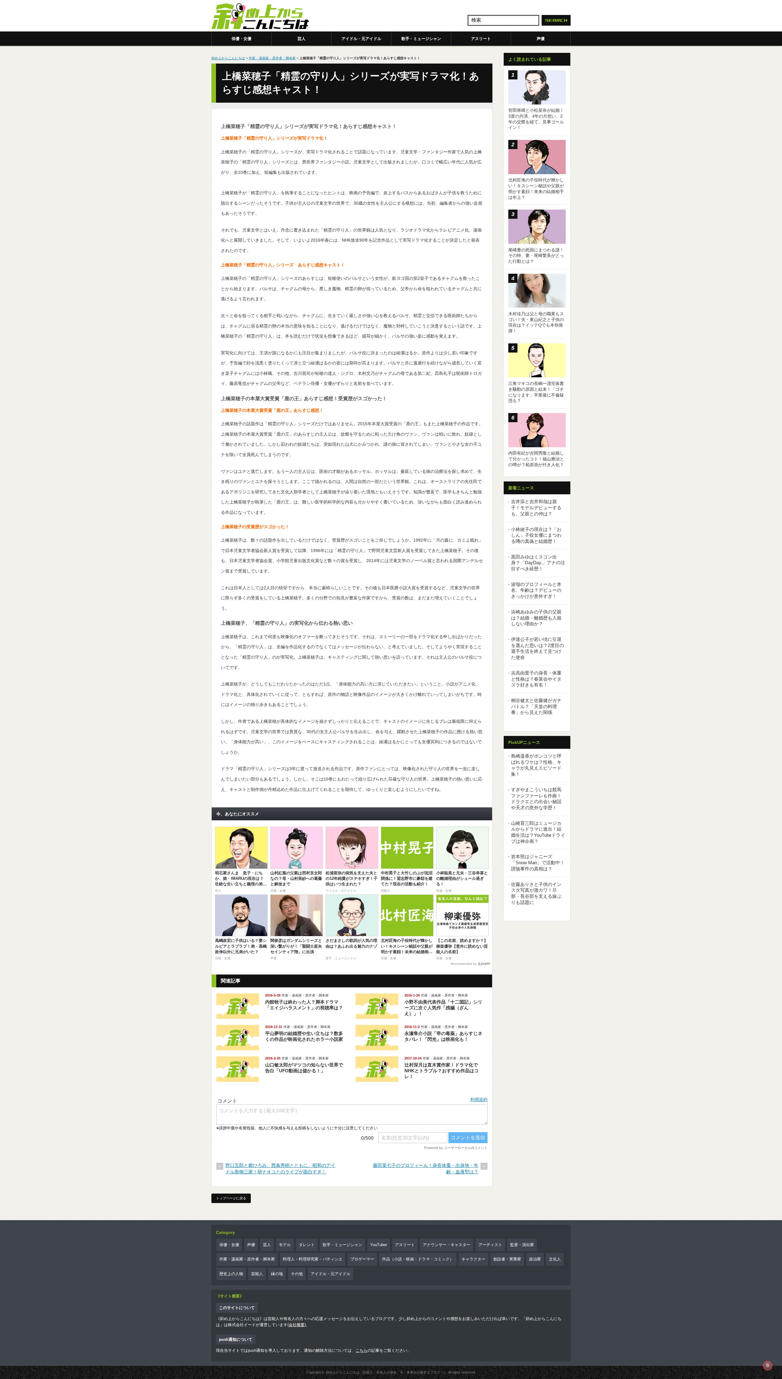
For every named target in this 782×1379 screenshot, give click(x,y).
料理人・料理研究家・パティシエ (312, 1259)
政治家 (535, 1259)
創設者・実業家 (507, 1259)
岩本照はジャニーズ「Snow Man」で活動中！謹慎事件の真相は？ (538, 862)
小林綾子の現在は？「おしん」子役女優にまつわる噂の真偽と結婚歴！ (536, 535)
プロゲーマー (362, 1259)
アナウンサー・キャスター (446, 1244)
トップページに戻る (231, 1198)
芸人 (301, 38)
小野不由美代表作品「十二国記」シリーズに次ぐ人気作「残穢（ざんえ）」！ (443, 1007)
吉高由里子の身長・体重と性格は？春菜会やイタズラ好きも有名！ (536, 678)
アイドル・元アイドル (361, 38)
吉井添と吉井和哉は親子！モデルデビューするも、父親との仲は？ (536, 507)
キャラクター (473, 1259)
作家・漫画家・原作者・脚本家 (272, 58)
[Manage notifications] (768, 1365)
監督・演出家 (522, 1244)
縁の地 (277, 1273)
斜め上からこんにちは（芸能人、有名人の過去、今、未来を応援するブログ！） (386, 1372)
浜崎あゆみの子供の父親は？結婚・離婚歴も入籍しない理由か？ (536, 617)
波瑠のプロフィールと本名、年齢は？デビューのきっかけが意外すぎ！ (536, 590)
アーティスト (490, 1244)
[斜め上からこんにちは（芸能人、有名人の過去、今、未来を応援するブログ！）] (260, 17)
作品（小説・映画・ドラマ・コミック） (418, 1259)
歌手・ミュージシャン (421, 38)
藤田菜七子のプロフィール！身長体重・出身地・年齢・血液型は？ (425, 1168)
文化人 (555, 1259)
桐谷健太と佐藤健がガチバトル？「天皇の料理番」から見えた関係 (536, 706)
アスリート (481, 38)
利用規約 (479, 1099)
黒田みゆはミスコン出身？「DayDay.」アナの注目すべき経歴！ (538, 562)
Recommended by (464, 963)
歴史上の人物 (231, 1273)
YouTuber (378, 1244)
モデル (285, 1244)
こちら (361, 1350)
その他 (297, 1273)
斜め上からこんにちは (228, 58)
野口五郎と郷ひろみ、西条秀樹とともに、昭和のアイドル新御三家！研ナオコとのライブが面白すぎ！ (280, 1168)
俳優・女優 (241, 38)
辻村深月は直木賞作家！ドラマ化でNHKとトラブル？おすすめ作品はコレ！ (441, 1070)
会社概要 (297, 1324)
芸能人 (257, 1273)
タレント (307, 1244)
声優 (541, 38)
